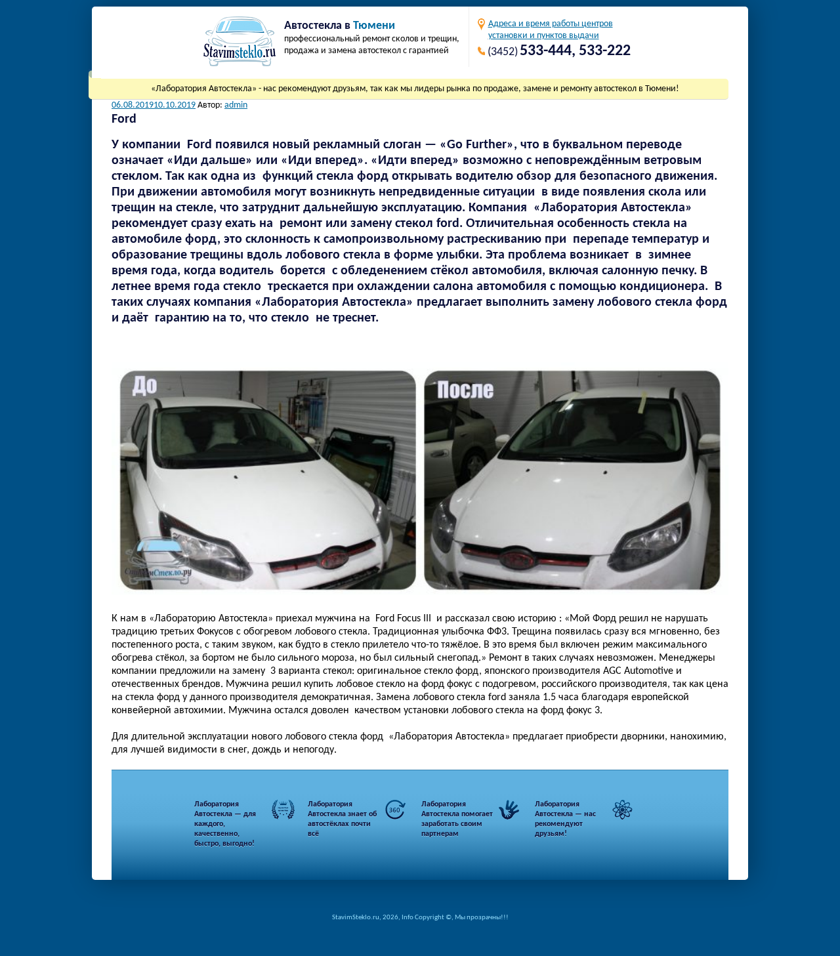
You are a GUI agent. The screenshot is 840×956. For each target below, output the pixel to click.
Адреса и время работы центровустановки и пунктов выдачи (550, 30)
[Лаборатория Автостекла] (239, 43)
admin (235, 105)
